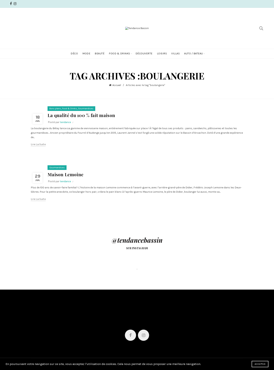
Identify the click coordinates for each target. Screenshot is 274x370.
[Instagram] (143, 335)
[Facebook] (130, 335)
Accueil (116, 85)
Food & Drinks (69, 108)
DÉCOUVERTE (144, 53)
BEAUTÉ (99, 53)
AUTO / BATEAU (193, 53)
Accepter (260, 364)
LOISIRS (162, 53)
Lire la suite (38, 144)
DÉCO (74, 53)
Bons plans (55, 108)
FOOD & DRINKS (119, 53)
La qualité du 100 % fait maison (81, 115)
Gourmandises (85, 108)
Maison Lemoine (65, 174)
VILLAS (175, 53)
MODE (86, 53)
